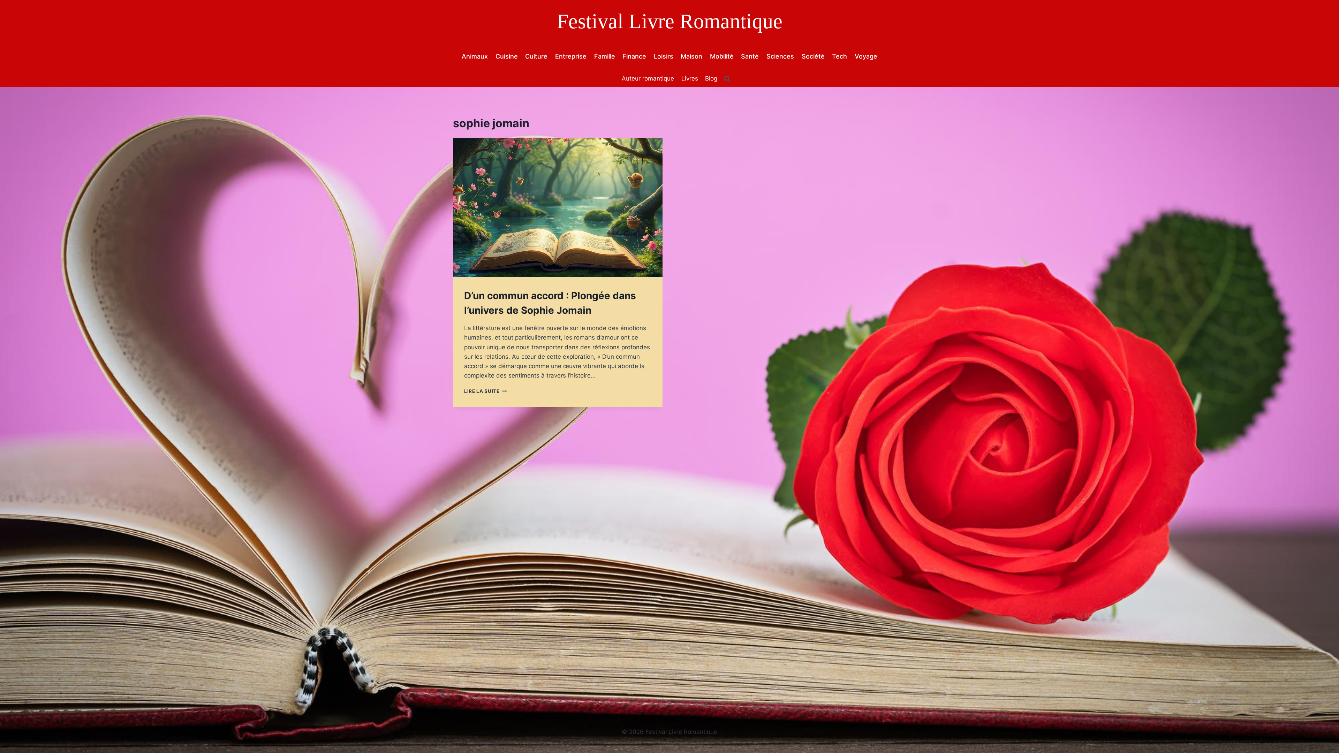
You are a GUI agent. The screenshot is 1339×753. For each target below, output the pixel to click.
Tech (839, 56)
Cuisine (506, 56)
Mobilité (722, 56)
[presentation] (558, 207)
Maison (691, 56)
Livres (689, 78)
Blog (711, 78)
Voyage (866, 56)
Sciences (780, 56)
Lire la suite (485, 391)
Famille (604, 56)
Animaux (475, 56)
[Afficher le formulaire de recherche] (727, 79)
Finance (634, 56)
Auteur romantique (648, 78)
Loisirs (663, 56)
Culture (536, 56)
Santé (750, 56)
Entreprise (571, 56)
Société (813, 56)
